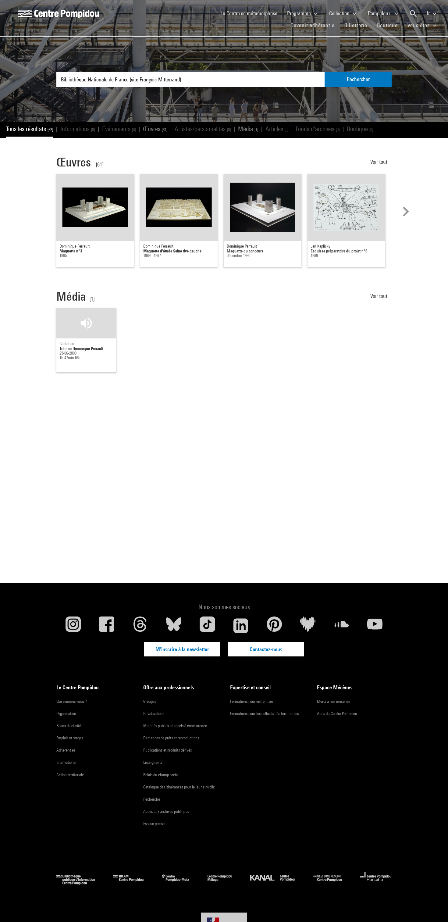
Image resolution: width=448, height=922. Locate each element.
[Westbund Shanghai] (332, 883)
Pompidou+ (380, 13)
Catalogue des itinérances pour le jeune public (179, 786)
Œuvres (155, 129)
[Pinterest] (274, 625)
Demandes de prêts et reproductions (171, 737)
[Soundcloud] (341, 625)
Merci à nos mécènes (333, 701)
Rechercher (358, 79)
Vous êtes (419, 25)
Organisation (66, 713)
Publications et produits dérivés (167, 750)
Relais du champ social (161, 774)
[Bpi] (80, 883)
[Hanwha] (376, 883)
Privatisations (153, 713)
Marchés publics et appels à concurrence (175, 725)
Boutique (390, 25)
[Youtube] (375, 625)
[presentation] (405, 211)
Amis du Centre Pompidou (337, 713)
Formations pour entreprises (251, 701)
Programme (299, 13)
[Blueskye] (173, 625)
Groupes (149, 701)
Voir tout (379, 162)
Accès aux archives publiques (166, 811)
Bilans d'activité (68, 725)
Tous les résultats (29, 129)
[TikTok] (207, 625)
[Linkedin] (241, 625)
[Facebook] (106, 625)
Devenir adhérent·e (315, 25)
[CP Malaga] (224, 883)
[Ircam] (133, 883)
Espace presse (154, 823)
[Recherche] (413, 14)
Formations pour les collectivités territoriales (264, 713)
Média (248, 129)
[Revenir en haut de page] (433, 907)
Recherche (151, 799)
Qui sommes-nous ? (71, 701)
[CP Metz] (180, 883)
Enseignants (152, 762)
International (66, 762)
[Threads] (140, 625)
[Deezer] (308, 625)
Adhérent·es (65, 750)
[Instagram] (73, 625)
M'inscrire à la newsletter (182, 649)
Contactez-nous (266, 649)
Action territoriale (70, 774)
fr (429, 13)
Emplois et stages (69, 737)
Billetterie (355, 25)
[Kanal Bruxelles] (277, 883)
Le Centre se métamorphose (251, 13)
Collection (340, 13)
